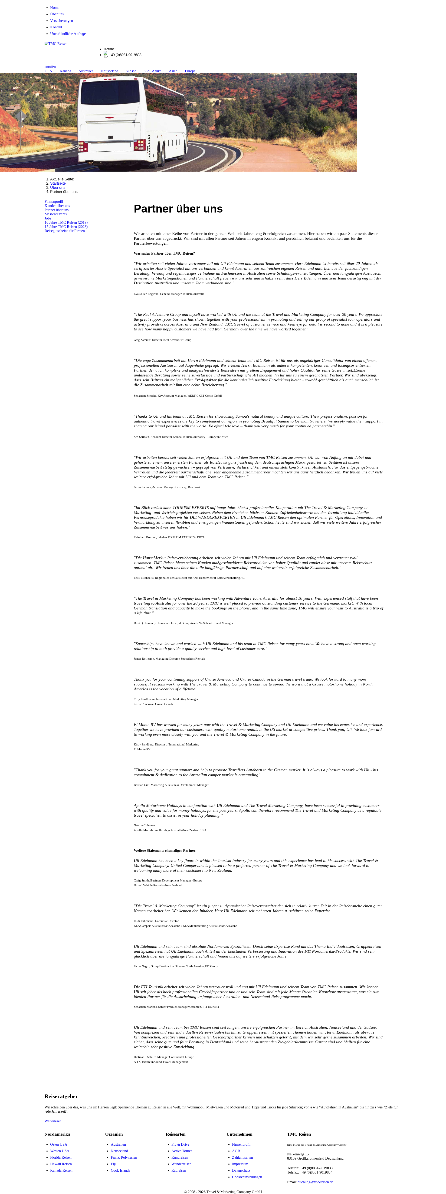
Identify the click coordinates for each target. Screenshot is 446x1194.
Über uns (57, 14)
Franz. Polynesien (124, 1157)
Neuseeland (119, 1151)
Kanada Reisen (61, 1170)
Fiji (113, 1164)
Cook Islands (120, 1170)
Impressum (240, 1164)
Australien (118, 1144)
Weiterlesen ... (55, 1121)
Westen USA (59, 1151)
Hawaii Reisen (61, 1164)
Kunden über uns (57, 206)
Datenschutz (241, 1170)
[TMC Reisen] (56, 43)
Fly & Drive (180, 1144)
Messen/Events (56, 214)
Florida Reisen (61, 1157)
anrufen (50, 67)
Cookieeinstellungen (247, 1177)
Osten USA (58, 1144)
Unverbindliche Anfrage (68, 34)
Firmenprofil (54, 201)
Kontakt (56, 27)
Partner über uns (57, 210)
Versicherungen (61, 21)
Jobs (48, 218)
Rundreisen (179, 1157)
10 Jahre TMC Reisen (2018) (66, 222)
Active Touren (182, 1151)
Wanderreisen (181, 1164)
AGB (236, 1151)
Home (54, 8)
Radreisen (178, 1170)
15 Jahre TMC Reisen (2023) (66, 227)
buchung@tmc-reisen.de (315, 1182)
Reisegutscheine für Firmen (65, 231)
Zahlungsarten (242, 1157)
